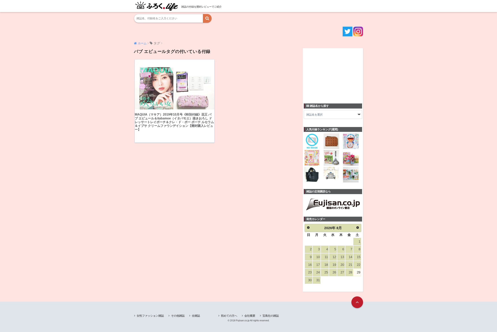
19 (334, 265)
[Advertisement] (333, 73)
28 (350, 272)
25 (326, 272)
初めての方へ (229, 315)
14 (350, 257)
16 (310, 265)
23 (310, 272)
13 (342, 257)
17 (318, 265)
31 (318, 280)
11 (326, 257)
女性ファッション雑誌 (150, 315)
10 (318, 257)
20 (342, 265)
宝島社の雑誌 (270, 315)
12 (334, 257)
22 (358, 265)
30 (310, 280)
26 (334, 272)
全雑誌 (196, 315)
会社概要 (249, 315)
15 (358, 257)
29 (358, 272)
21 (350, 265)
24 (318, 272)
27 (342, 272)
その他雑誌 (178, 315)
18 (326, 265)
